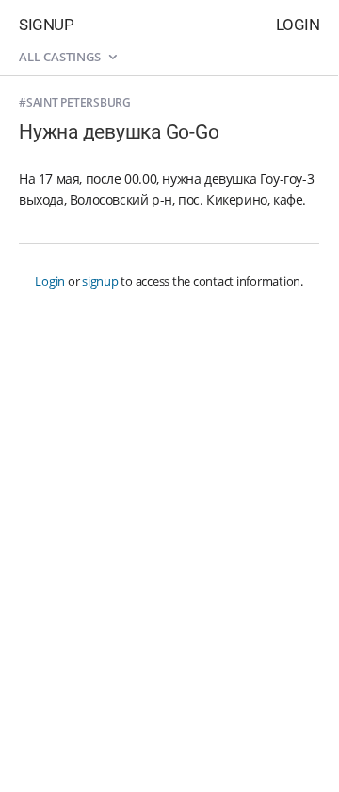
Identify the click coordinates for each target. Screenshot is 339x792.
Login (298, 24)
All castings (61, 56)
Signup (46, 24)
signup (100, 280)
